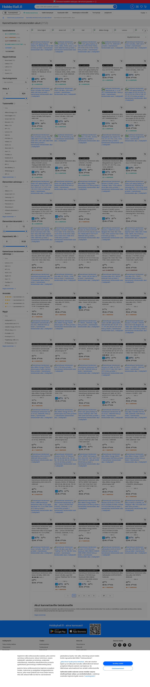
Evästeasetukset (118, 668)
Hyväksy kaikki (118, 663)
